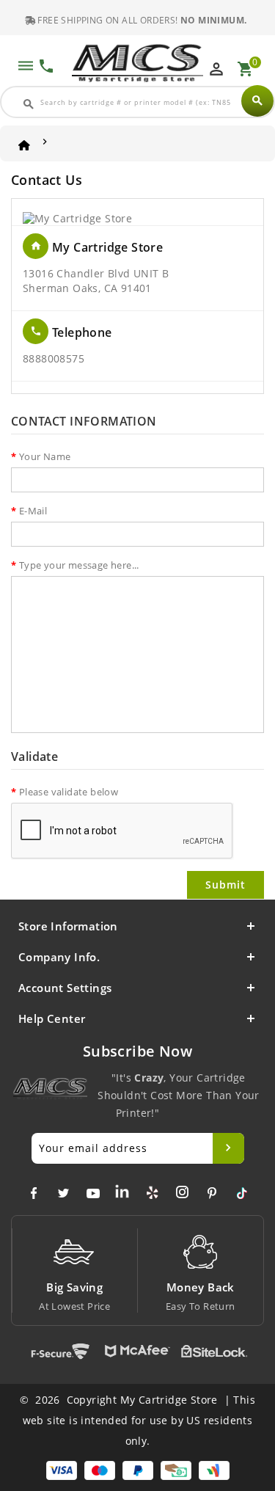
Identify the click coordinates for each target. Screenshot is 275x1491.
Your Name (45, 456)
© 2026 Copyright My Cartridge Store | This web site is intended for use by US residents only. (137, 1420)
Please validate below (68, 791)
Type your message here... (79, 565)
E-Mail (33, 510)
